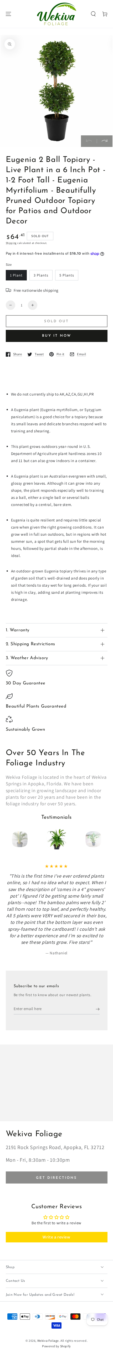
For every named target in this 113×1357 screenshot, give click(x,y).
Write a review (56, 1237)
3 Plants (41, 275)
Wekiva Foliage (48, 1341)
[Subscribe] (98, 1009)
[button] (93, 13)
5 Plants (66, 275)
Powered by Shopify (56, 1346)
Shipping (11, 243)
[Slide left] (89, 141)
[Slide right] (104, 141)
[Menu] (8, 13)
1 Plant (16, 275)
